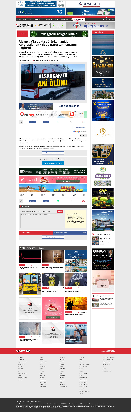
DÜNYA (54, 17)
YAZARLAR (27, 17)
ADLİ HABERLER (61, 17)
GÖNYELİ (42, 373)
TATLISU (62, 371)
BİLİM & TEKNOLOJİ (84, 384)
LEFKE (41, 369)
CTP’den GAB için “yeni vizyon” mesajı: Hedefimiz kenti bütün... (107, 238)
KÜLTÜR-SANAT (49, 19)
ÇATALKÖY (62, 360)
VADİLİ (61, 373)
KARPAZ (42, 371)
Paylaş (46, 122)
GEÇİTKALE (62, 375)
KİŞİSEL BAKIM (83, 373)
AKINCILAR (42, 375)
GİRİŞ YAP (60, 211)
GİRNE (41, 357)
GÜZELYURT (43, 366)
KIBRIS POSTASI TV (107, 371)
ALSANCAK (23, 34)
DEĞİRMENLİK (43, 380)
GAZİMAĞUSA (43, 362)
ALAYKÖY (42, 378)
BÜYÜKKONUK (43, 382)
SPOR (80, 375)
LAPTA (61, 366)
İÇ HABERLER (34, 17)
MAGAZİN (81, 389)
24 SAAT (19, 19)
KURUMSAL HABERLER (108, 357)
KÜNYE (104, 366)
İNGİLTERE (48, 17)
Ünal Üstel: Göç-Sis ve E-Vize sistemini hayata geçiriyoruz (106, 303)
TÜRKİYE (41, 17)
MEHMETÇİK (43, 384)
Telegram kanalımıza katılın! (54, 163)
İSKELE (41, 364)
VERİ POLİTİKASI (107, 362)
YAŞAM (81, 393)
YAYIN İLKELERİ (106, 364)
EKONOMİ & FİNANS (38, 19)
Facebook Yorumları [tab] (61, 232)
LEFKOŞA (42, 360)
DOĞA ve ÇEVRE (83, 387)
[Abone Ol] (79, 131)
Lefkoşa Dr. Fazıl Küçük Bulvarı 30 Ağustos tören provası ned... (106, 300)
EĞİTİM (25, 19)
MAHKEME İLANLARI (84, 391)
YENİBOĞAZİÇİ (63, 387)
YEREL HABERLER (71, 17)
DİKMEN (62, 362)
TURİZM (56, 19)
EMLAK (81, 371)
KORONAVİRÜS (83, 378)
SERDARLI (62, 384)
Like (33, 122)
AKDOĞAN (62, 369)
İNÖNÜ (61, 382)
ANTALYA (20, 380)
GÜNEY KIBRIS (83, 380)
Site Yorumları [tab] (26, 232)
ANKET (78, 17)
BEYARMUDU (63, 380)
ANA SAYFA (19, 17)
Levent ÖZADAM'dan (78, 20)
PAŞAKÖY (62, 378)
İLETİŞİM (105, 369)
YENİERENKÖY (43, 387)
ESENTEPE (62, 364)
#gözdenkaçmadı (64, 19)
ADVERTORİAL (83, 382)
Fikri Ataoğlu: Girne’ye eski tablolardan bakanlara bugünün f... (106, 243)
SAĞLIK (30, 19)
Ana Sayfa (20, 357)
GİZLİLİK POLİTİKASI (108, 360)
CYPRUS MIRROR (86, 17)
